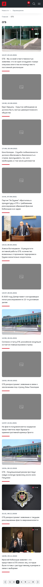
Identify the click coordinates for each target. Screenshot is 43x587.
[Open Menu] (39, 4)
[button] (6, 10)
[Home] (4, 4)
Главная (5, 17)
